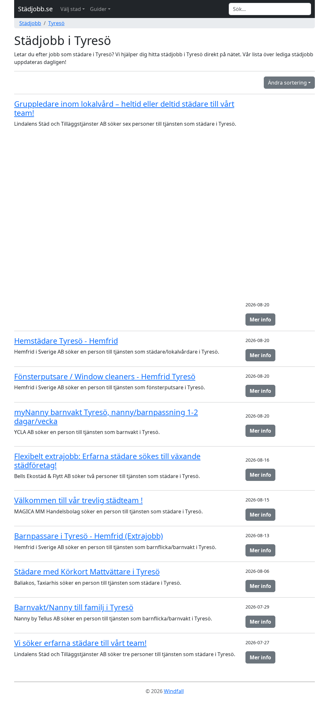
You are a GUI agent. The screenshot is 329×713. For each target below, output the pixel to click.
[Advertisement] (280, 199)
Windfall (174, 691)
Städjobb (30, 23)
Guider (98, 9)
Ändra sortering (287, 82)
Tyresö (56, 23)
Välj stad (70, 9)
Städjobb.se (35, 9)
